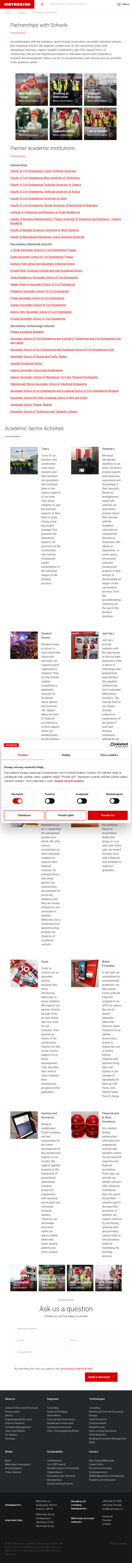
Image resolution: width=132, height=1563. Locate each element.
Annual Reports (13, 1468)
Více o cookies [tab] (109, 754)
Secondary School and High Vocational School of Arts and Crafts (48, 397)
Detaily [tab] (66, 754)
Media (8, 1451)
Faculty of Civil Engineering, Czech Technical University (43, 171)
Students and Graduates (102, 1479)
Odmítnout (24, 815)
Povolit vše (107, 815)
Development (43, 1518)
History (9, 1415)
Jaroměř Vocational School (26, 363)
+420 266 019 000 (112, 1501)
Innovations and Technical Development (61, 1478)
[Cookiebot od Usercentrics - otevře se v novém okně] (113, 745)
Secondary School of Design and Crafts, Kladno (38, 356)
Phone (72, 1340)
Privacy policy (12, 1411)
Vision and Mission (15, 1431)
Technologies (97, 1399)
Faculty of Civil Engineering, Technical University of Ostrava (45, 184)
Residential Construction (60, 1423)
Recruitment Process (100, 1468)
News (8, 1460)
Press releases (13, 1472)
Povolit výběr (66, 815)
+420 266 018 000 (112, 1505)
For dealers (11, 1434)
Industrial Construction (59, 1427)
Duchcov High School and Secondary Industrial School (42, 263)
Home (8, 13)
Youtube (106, 1520)
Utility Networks (97, 1434)
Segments (53, 1399)
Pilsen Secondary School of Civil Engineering (37, 298)
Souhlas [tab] (23, 754)
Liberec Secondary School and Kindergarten (36, 370)
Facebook (107, 1516)
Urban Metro (54, 1415)
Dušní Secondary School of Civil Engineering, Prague (41, 257)
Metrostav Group (45, 1514)
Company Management (18, 1427)
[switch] (50, 801)
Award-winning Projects (60, 1483)
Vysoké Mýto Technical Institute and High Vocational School (46, 270)
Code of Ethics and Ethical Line (21, 1407)
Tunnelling (52, 1407)
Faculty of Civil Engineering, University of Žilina (38, 198)
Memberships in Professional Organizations (63, 1470)
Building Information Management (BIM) (107, 1440)
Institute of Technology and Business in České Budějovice (45, 212)
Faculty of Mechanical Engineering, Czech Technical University (47, 237)
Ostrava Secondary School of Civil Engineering (38, 305)
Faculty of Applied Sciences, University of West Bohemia (44, 230)
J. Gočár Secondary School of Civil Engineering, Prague (43, 250)
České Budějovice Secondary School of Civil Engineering (44, 277)
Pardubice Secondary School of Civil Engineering (39, 291)
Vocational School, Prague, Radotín (31, 404)
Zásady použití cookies (69, 780)
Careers (21, 13)
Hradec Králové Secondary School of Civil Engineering (42, 284)
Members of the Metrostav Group (45, 1524)
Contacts (10, 1438)
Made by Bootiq (118, 1543)
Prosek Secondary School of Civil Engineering (37, 318)
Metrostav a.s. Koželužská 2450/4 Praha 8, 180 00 (46, 1505)
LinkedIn (106, 1524)
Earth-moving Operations (102, 1431)
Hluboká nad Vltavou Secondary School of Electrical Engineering (48, 384)
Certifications (54, 1460)
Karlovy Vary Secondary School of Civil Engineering (41, 312)
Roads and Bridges (57, 1411)
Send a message (99, 1377)
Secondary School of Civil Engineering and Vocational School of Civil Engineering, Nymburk (64, 391)
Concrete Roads (97, 1423)
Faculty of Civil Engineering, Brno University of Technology (45, 178)
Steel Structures (98, 1419)
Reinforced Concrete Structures (106, 1411)
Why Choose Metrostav (101, 1460)
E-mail (21, 1340)
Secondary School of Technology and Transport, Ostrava (43, 411)
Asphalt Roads (97, 1427)
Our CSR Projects (56, 1464)
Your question (24, 1352)
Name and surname (27, 1329)
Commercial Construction (61, 1419)
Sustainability (55, 1451)
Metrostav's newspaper (18, 1464)
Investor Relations (15, 1423)
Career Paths (96, 1464)
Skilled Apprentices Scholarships (106, 1476)
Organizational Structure (18, 1419)
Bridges (93, 1415)
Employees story (98, 1472)
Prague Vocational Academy (27, 331)
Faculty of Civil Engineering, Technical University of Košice (45, 191)
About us (10, 1399)
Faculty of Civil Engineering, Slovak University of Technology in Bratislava (54, 205)
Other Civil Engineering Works (63, 1431)
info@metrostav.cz (112, 1509)
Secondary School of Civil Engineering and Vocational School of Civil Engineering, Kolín (62, 349)
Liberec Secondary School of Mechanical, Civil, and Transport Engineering (54, 377)
